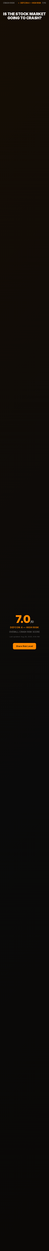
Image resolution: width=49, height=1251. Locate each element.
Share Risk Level (24, 646)
